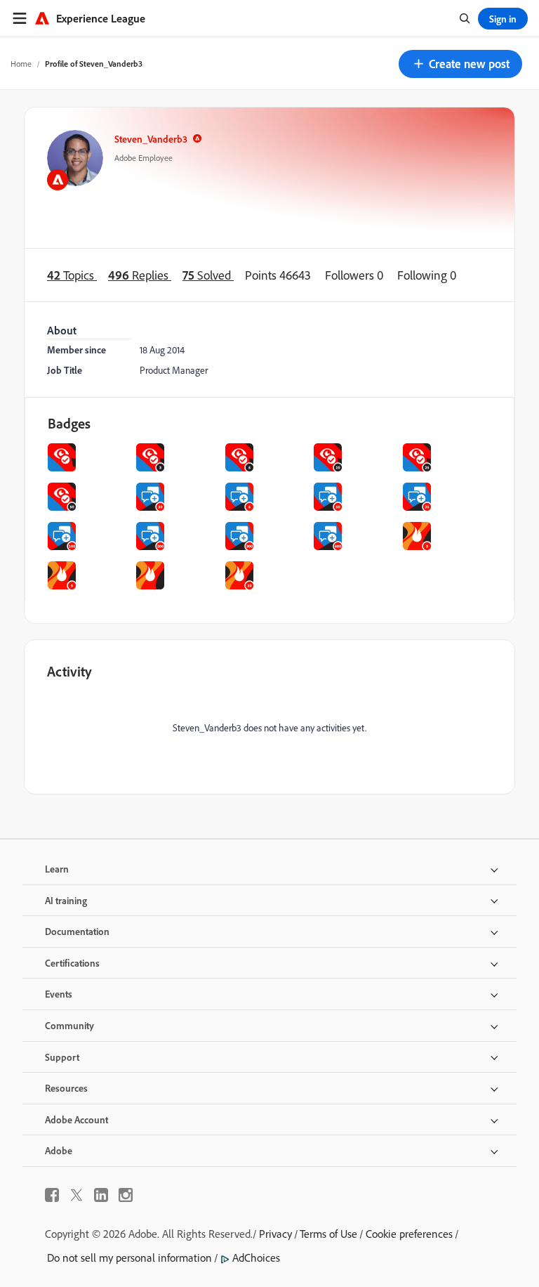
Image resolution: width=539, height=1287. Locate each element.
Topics (72, 274)
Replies (139, 274)
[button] (460, 64)
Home (21, 63)
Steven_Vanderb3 (150, 139)
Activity (69, 671)
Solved (208, 274)
